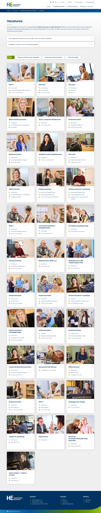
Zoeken (70, 2)
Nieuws (64, 500)
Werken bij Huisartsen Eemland (28, 10)
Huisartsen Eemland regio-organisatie (28, 57)
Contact (63, 2)
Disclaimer (88, 500)
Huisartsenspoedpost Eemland (53, 57)
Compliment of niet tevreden (40, 504)
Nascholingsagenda (67, 504)
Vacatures (41, 10)
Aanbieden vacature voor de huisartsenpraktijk (23, 44)
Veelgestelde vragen (37, 502)
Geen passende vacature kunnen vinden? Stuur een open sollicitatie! (30, 38)
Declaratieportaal (90, 2)
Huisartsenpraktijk (73, 57)
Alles (10, 57)
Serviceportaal (79, 2)
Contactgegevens (37, 500)
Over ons (15, 10)
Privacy (87, 502)
